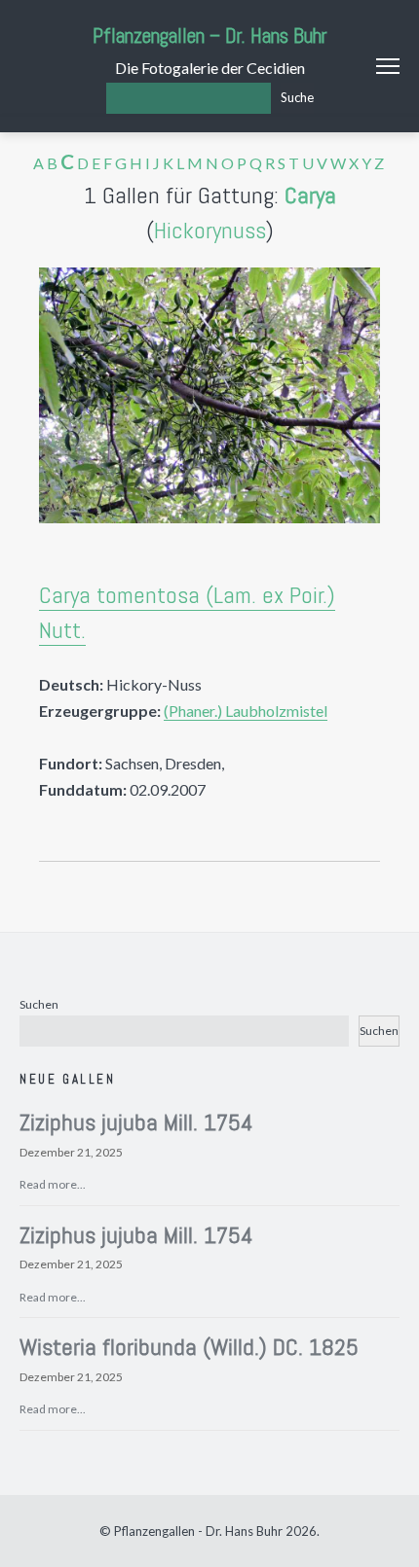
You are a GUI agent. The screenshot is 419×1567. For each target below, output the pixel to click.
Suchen (38, 1004)
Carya (310, 195)
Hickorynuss (210, 230)
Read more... (52, 1184)
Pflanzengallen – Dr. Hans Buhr (210, 35)
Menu (388, 66)
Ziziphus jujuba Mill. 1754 (136, 1122)
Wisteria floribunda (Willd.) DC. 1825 (189, 1347)
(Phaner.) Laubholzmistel (245, 710)
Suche (297, 97)
